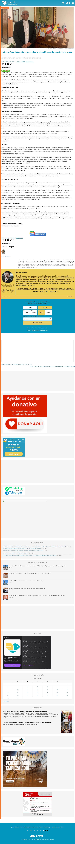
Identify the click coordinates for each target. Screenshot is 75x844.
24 (17, 695)
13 (47, 689)
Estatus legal (47, 827)
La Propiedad (26, 827)
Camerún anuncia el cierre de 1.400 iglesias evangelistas (16, 553)
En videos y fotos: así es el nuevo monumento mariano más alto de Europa (26, 580)
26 (37, 695)
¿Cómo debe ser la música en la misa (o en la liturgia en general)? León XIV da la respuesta (27, 722)
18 (27, 692)
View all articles (5, 257)
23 (7, 695)
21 (57, 692)
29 (67, 695)
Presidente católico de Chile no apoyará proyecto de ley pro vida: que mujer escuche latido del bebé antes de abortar (29, 555)
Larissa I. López (20, 62)
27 (47, 695)
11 (27, 689)
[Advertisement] (37, 352)
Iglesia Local (4, 8)
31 (17, 698)
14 (57, 689)
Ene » (7, 701)
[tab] (30, 794)
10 (17, 689)
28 (57, 695)
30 (7, 698)
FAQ (21, 827)
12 (37, 689)
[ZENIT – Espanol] (21, 3)
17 (17, 692)
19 (37, 692)
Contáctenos (60, 827)
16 (7, 692)
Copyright (53, 827)
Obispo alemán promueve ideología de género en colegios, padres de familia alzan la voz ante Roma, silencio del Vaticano (37, 595)
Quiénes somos (15, 827)
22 (67, 692)
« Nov (4, 701)
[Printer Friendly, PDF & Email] (5, 70)
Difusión (41, 827)
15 (67, 689)
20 (47, 692)
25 (27, 695)
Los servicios (34, 827)
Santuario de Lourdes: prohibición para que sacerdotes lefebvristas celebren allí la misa (23, 550)
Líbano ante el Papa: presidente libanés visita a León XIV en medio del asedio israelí (22, 548)
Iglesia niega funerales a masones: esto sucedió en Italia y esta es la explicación (27, 588)
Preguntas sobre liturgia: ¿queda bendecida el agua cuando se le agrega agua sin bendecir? (30, 573)
